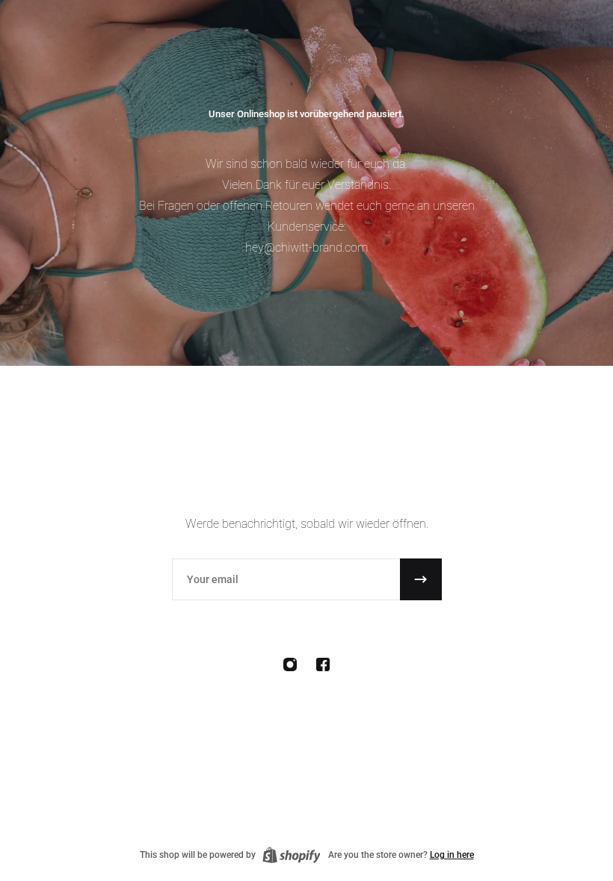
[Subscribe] (421, 579)
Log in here (452, 855)
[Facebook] (322, 664)
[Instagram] (290, 664)
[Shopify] (291, 855)
